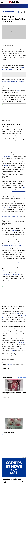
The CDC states (22, 342)
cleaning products (13, 87)
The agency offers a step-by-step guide (11, 216)
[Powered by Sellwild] (24, 457)
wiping (24, 187)
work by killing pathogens (14, 262)
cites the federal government (18, 191)
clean (18, 313)
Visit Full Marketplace (21, 377)
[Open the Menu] (2, 2)
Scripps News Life (8, 12)
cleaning (19, 90)
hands (13, 350)
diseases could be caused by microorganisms (13, 81)
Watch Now (24, 2)
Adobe (7, 40)
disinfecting (4, 135)
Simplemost (21, 362)
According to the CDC (7, 156)
